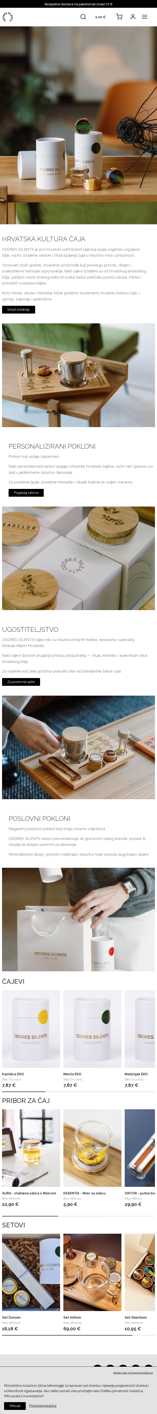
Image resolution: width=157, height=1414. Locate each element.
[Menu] (146, 17)
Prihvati (14, 1406)
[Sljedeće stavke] (149, 1035)
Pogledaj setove (26, 493)
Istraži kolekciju (18, 309)
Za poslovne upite (21, 682)
